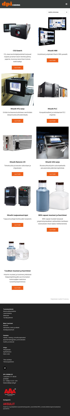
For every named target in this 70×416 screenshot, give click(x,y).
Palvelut (6, 335)
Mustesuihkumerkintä (9, 311)
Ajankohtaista (7, 352)
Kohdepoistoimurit (8, 330)
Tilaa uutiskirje (7, 360)
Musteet (5, 325)
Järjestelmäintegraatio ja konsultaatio (14, 339)
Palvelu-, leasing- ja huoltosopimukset (14, 337)
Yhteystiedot (7, 350)
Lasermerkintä (7, 313)
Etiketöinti (6, 315)
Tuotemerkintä (8, 309)
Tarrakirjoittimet (8, 317)
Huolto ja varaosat (8, 342)
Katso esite (6, 354)
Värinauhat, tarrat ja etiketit (11, 327)
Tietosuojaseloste (8, 362)
